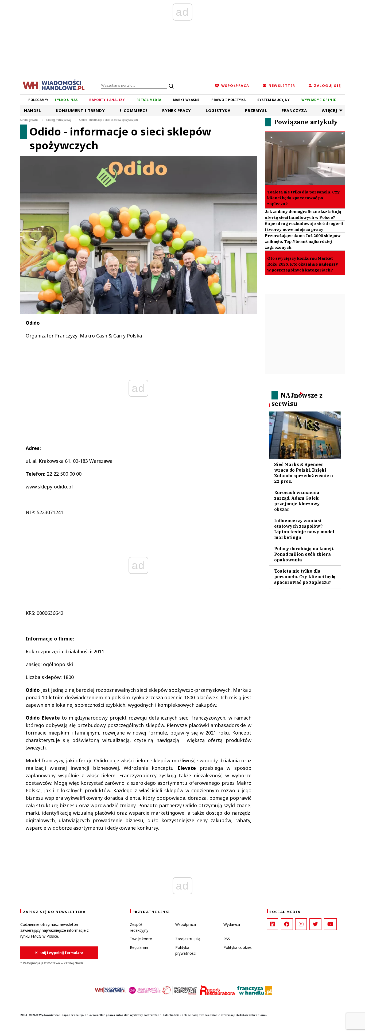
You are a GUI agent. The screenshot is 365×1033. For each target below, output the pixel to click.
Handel (32, 110)
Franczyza (294, 110)
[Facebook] (287, 924)
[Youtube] (330, 924)
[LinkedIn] (272, 924)
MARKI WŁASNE (186, 100)
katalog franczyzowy (58, 120)
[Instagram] (301, 924)
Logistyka (218, 110)
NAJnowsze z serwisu (297, 399)
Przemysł (256, 110)
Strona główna (29, 120)
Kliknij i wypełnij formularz (59, 952)
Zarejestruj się (187, 938)
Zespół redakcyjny (139, 927)
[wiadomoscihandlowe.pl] (53, 85)
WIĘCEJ (329, 110)
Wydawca (231, 924)
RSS (226, 938)
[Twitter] (315, 924)
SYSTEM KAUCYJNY (273, 100)
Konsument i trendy (80, 110)
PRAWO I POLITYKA (228, 100)
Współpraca (185, 924)
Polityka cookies (237, 947)
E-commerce (133, 110)
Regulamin (139, 947)
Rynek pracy (176, 110)
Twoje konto (141, 938)
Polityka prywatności (185, 950)
